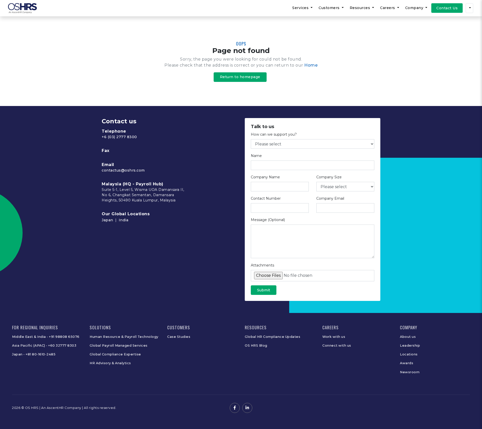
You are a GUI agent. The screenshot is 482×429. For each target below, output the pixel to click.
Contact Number (266, 198)
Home (311, 65)
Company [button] (415, 8)
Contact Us (447, 8)
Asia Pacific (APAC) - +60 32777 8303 (44, 345)
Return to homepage (240, 77)
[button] (469, 8)
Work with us (333, 337)
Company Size (329, 177)
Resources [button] (360, 8)
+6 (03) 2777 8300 (119, 137)
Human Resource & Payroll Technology (124, 337)
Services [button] (301, 8)
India (124, 220)
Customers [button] (330, 8)
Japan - (19, 354)
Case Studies (178, 337)
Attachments (262, 265)
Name (256, 155)
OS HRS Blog (256, 345)
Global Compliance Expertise (115, 354)
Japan (107, 220)
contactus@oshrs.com (123, 170)
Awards (406, 363)
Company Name (265, 177)
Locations (409, 354)
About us (408, 337)
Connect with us (336, 345)
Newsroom (409, 372)
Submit (263, 290)
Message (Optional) (268, 220)
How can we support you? (274, 134)
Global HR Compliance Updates (272, 337)
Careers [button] (388, 8)
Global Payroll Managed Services (119, 345)
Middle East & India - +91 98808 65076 (46, 337)
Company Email (330, 198)
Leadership (410, 345)
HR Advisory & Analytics (110, 363)
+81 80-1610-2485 (40, 354)
